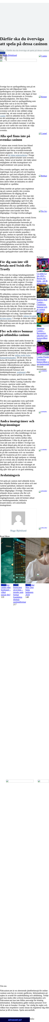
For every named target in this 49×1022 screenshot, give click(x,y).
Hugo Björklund (10, 55)
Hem (2, 50)
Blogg (2, 53)
